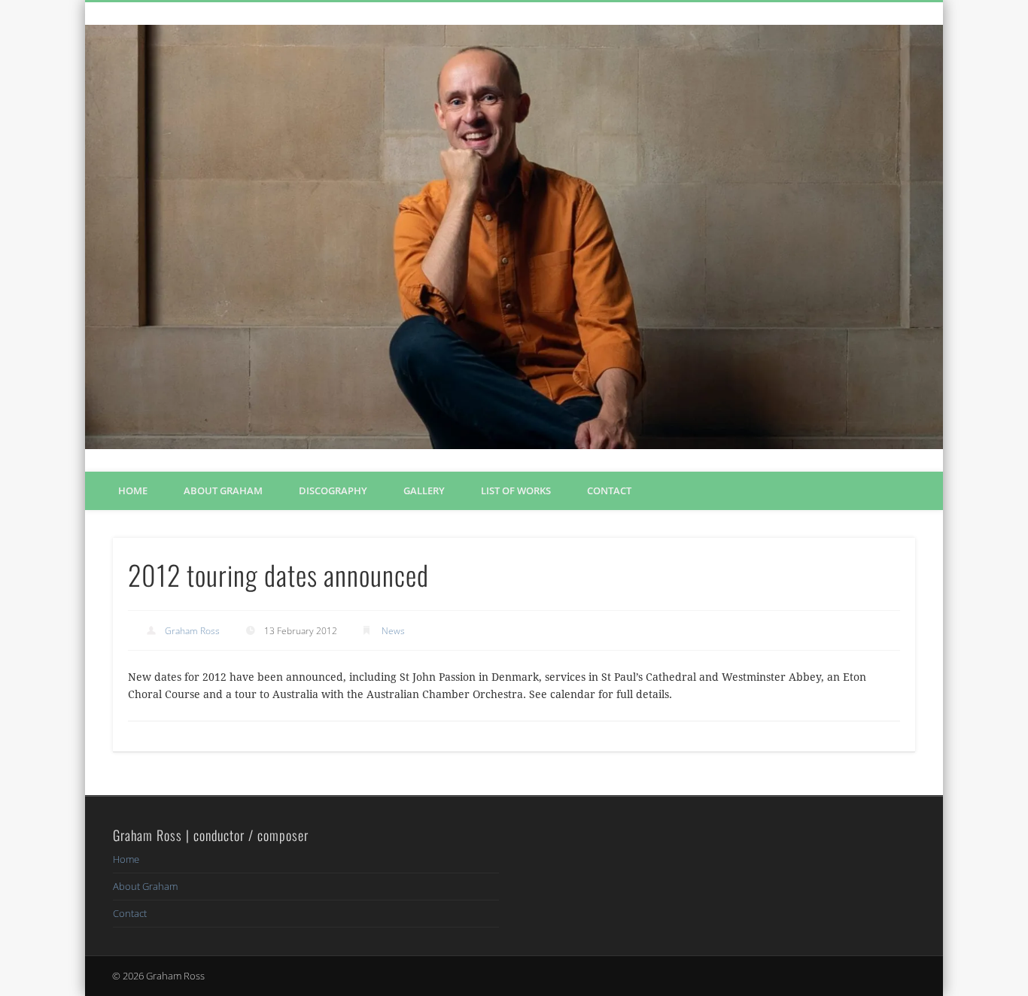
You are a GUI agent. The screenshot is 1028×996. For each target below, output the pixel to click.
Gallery (424, 490)
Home (133, 490)
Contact (609, 490)
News (393, 630)
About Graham (223, 490)
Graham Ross (192, 630)
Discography (333, 490)
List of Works (516, 490)
